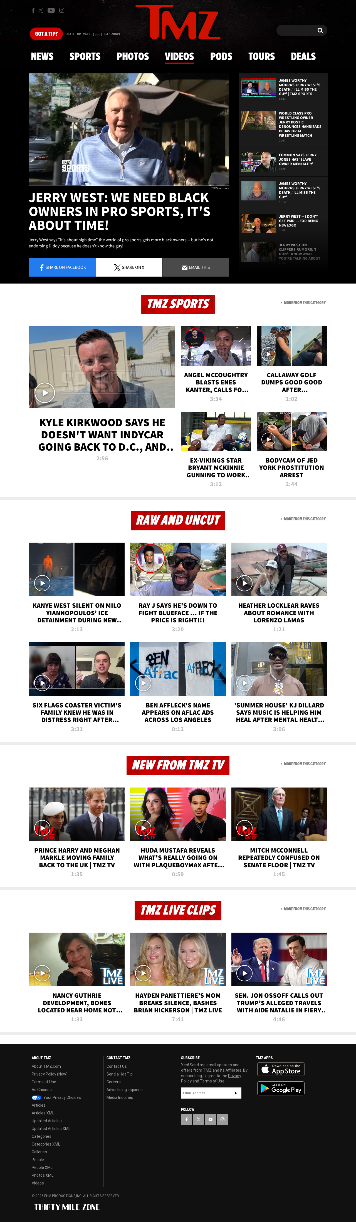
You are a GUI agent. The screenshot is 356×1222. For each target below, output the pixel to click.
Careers (114, 1082)
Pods (221, 57)
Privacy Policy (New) (50, 1074)
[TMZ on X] (41, 10)
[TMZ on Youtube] (51, 10)
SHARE (133, 267)
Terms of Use (44, 1082)
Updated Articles (47, 1121)
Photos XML (42, 1175)
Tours (261, 57)
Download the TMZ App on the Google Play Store (281, 1088)
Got (46, 34)
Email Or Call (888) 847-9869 (92, 34)
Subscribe (235, 1093)
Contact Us (117, 1066)
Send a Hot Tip (120, 1074)
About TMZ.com (46, 1066)
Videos (179, 57)
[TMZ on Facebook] (33, 10)
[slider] (129, 185)
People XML (42, 1167)
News (42, 57)
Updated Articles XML (51, 1128)
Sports (85, 57)
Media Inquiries (120, 1097)
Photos (133, 57)
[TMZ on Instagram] (61, 10)
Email (199, 267)
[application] (129, 129)
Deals (303, 57)
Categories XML (46, 1144)
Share (66, 267)
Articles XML (43, 1113)
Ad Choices (42, 1089)
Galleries (39, 1152)
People (38, 1160)
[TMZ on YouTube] (210, 1119)
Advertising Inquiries (125, 1089)
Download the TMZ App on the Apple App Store (281, 1069)
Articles (39, 1105)
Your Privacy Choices (62, 1097)
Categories (41, 1136)
